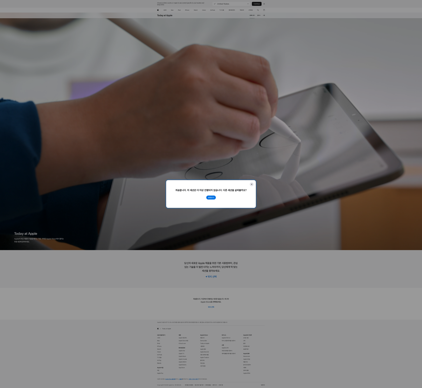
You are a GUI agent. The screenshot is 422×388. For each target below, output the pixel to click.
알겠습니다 (211, 197)
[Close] (251, 184)
